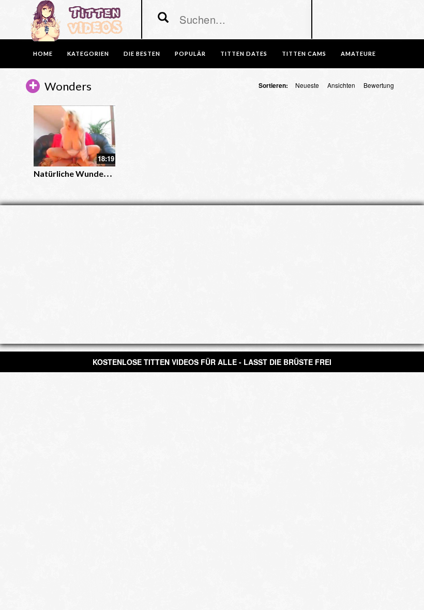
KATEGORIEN (88, 53)
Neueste (307, 85)
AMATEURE (358, 53)
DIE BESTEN (142, 53)
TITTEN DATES (243, 53)
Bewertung (379, 85)
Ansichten (341, 85)
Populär (190, 53)
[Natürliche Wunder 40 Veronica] (74, 135)
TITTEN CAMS (304, 53)
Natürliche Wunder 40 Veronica (94, 173)
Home (43, 53)
